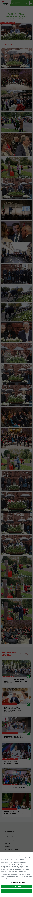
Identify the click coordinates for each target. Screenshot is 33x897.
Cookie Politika (14, 878)
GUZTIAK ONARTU (16, 886)
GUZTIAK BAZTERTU (16, 891)
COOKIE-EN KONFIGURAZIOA (17, 882)
